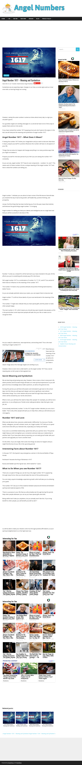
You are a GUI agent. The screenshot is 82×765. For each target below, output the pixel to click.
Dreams (31, 18)
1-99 (9, 18)
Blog (37, 18)
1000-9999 (23, 18)
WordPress (11, 763)
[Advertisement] (41, 34)
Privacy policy (46, 18)
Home (3, 18)
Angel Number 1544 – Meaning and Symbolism (42, 733)
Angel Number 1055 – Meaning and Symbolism (16, 733)
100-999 (15, 18)
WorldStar (19, 763)
